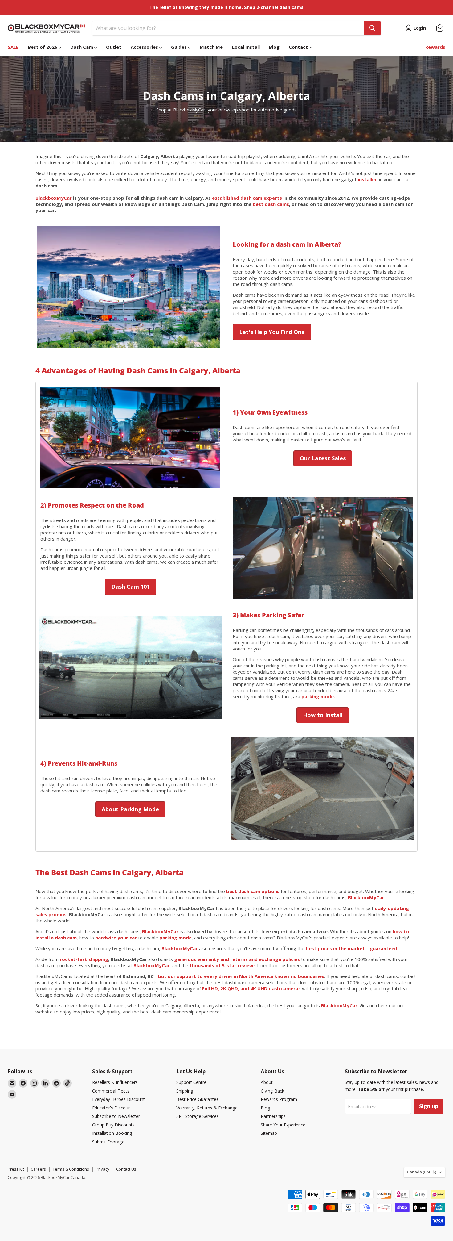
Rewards (435, 47)
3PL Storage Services (197, 1116)
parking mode (175, 937)
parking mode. (318, 696)
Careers (38, 1169)
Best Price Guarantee (197, 1099)
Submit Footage (108, 1142)
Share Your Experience (283, 1125)
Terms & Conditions (71, 1169)
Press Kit (16, 1169)
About (267, 1082)
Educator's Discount (112, 1108)
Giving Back (272, 1091)
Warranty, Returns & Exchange (207, 1108)
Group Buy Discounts (113, 1125)
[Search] (372, 28)
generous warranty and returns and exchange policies (237, 959)
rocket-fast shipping (84, 959)
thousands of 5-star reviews (223, 965)
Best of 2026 (43, 47)
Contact (299, 47)
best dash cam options (253, 891)
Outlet (113, 47)
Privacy (102, 1169)
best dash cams (271, 204)
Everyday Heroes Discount (118, 1099)
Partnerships (273, 1116)
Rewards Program (279, 1099)
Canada (421, 1172)
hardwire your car (116, 937)
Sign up (428, 1106)
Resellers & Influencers (115, 1082)
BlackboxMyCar (53, 198)
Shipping (184, 1091)
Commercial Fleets (110, 1091)
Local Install (246, 47)
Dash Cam (82, 47)
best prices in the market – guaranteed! (352, 948)
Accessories (145, 47)
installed (368, 179)
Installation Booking (112, 1133)
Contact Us (126, 1169)
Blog (274, 47)
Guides (179, 47)
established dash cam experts (247, 198)
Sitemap (269, 1133)
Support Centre (191, 1082)
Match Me (211, 47)
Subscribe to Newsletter (116, 1116)
